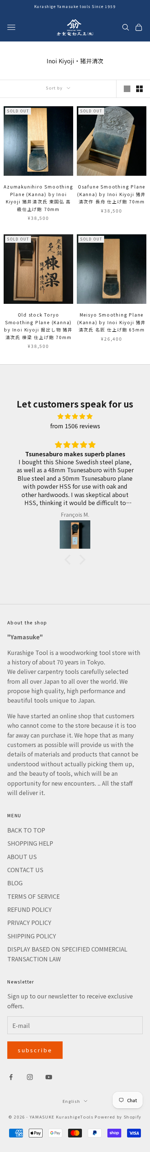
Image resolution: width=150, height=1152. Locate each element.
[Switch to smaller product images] (139, 88)
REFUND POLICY (29, 909)
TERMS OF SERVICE (33, 896)
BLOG (15, 882)
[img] (75, 416)
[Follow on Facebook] (11, 1077)
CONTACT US (25, 869)
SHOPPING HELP (30, 843)
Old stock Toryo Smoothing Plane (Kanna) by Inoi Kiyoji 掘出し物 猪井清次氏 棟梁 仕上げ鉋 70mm (38, 325)
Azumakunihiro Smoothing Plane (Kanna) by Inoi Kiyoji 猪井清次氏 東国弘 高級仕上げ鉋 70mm (38, 197)
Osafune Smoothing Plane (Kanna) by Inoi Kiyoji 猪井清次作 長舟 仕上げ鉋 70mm (111, 193)
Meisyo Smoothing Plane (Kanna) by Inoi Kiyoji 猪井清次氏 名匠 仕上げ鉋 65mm (111, 322)
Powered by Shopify (118, 1117)
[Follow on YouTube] (48, 1077)
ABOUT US (22, 856)
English (71, 1101)
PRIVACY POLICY (29, 922)
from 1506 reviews (75, 425)
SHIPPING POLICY (31, 935)
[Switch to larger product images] (127, 88)
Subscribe (35, 1050)
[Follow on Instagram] (29, 1077)
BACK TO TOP (26, 830)
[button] (69, 560)
